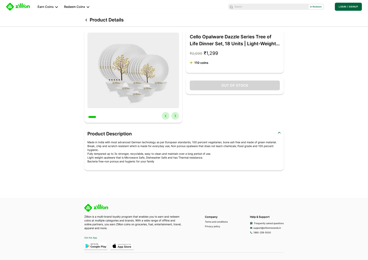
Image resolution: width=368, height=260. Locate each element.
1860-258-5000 (262, 232)
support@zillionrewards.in (267, 227)
